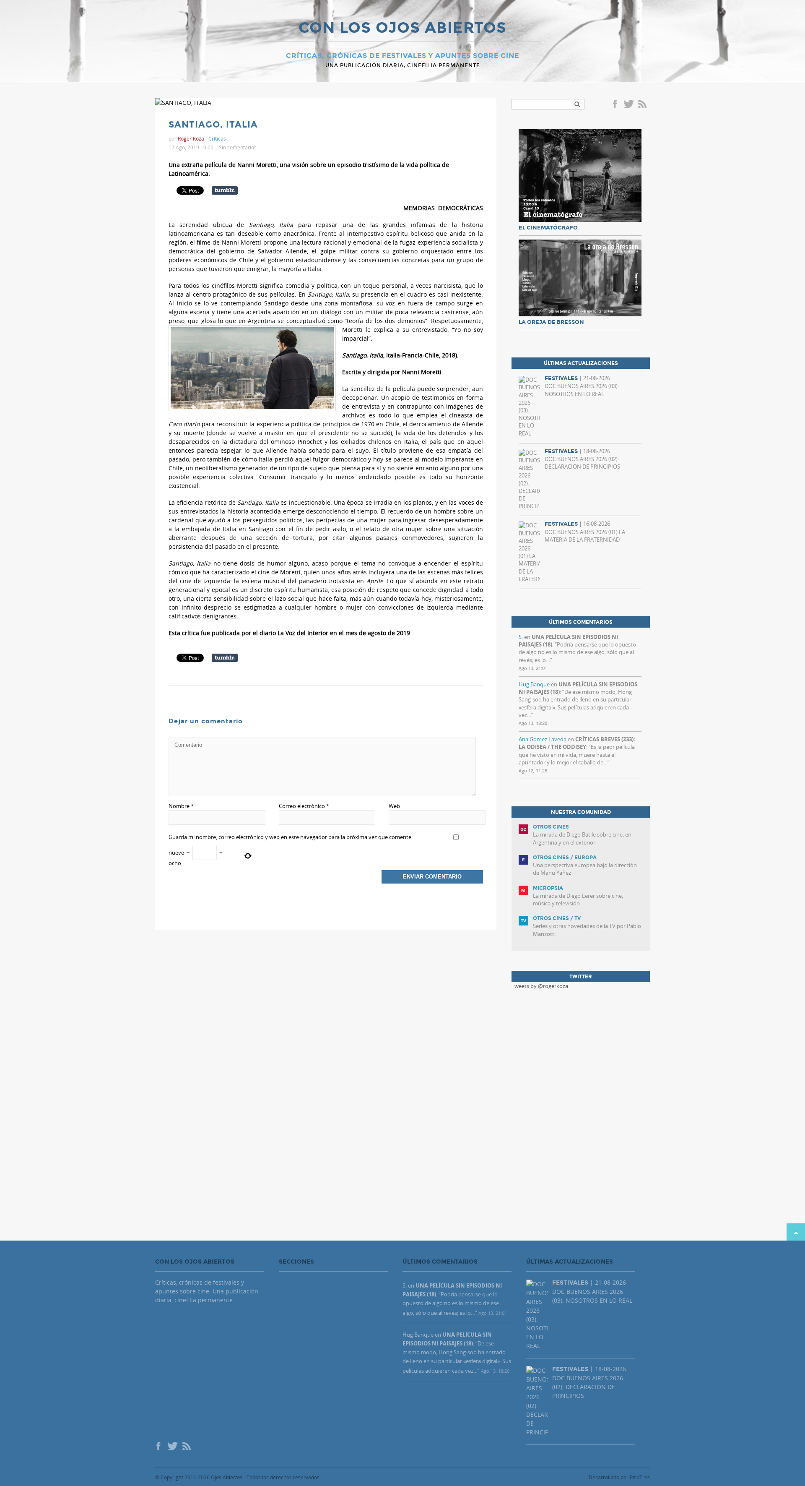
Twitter (628, 105)
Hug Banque (534, 684)
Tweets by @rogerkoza (540, 986)
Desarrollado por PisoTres (619, 1477)
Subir (796, 1232)
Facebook (616, 105)
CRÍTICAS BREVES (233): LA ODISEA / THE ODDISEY (577, 743)
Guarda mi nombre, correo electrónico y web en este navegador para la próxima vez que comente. (291, 837)
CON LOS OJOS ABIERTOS (402, 28)
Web (394, 806)
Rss (643, 105)
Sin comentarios (238, 147)
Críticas (217, 138)
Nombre (181, 806)
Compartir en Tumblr (225, 190)
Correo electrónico (304, 806)
